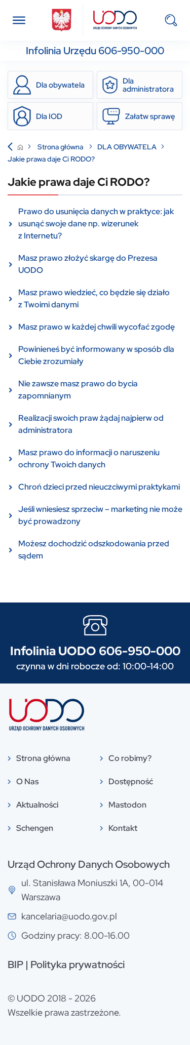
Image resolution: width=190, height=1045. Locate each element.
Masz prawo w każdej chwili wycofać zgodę (96, 326)
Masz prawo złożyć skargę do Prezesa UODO (88, 264)
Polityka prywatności (77, 964)
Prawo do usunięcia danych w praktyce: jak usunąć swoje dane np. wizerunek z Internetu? (96, 223)
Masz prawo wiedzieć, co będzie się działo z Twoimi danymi (94, 298)
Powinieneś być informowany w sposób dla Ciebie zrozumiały (96, 355)
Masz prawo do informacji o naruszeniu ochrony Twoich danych (89, 458)
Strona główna (61, 146)
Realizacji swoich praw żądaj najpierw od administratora (91, 424)
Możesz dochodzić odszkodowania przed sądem (93, 549)
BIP (15, 964)
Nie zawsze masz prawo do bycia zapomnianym (78, 389)
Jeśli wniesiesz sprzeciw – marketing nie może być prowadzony (100, 515)
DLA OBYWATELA (127, 146)
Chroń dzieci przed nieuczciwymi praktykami (99, 486)
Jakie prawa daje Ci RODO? (51, 159)
